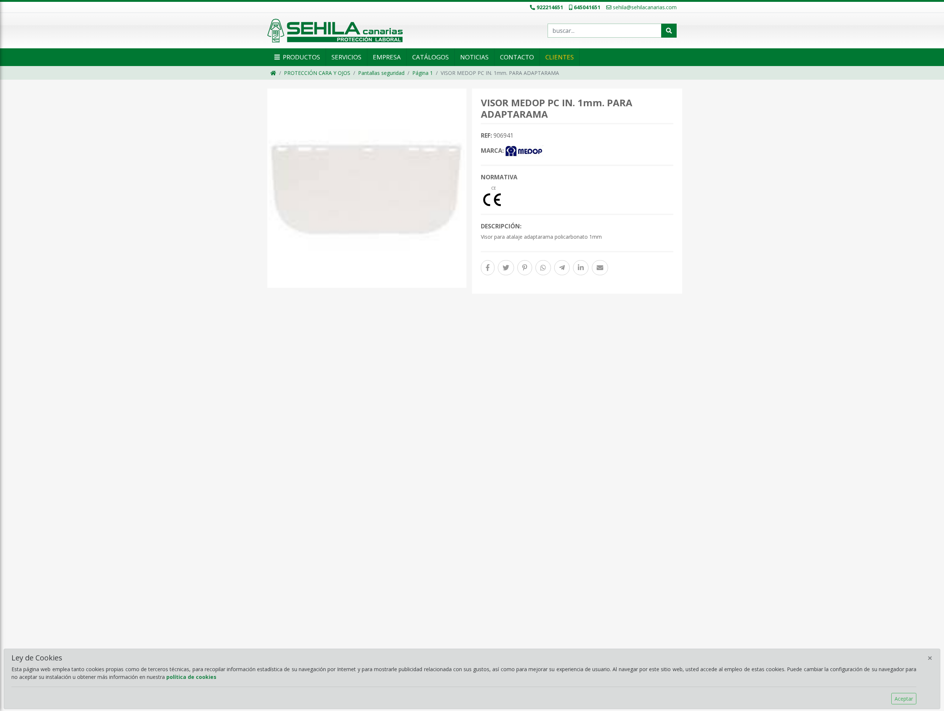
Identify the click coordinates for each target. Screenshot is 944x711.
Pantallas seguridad (381, 72)
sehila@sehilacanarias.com (645, 7)
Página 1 (422, 72)
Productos (300, 57)
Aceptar (904, 698)
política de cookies (191, 676)
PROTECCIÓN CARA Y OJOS (317, 72)
